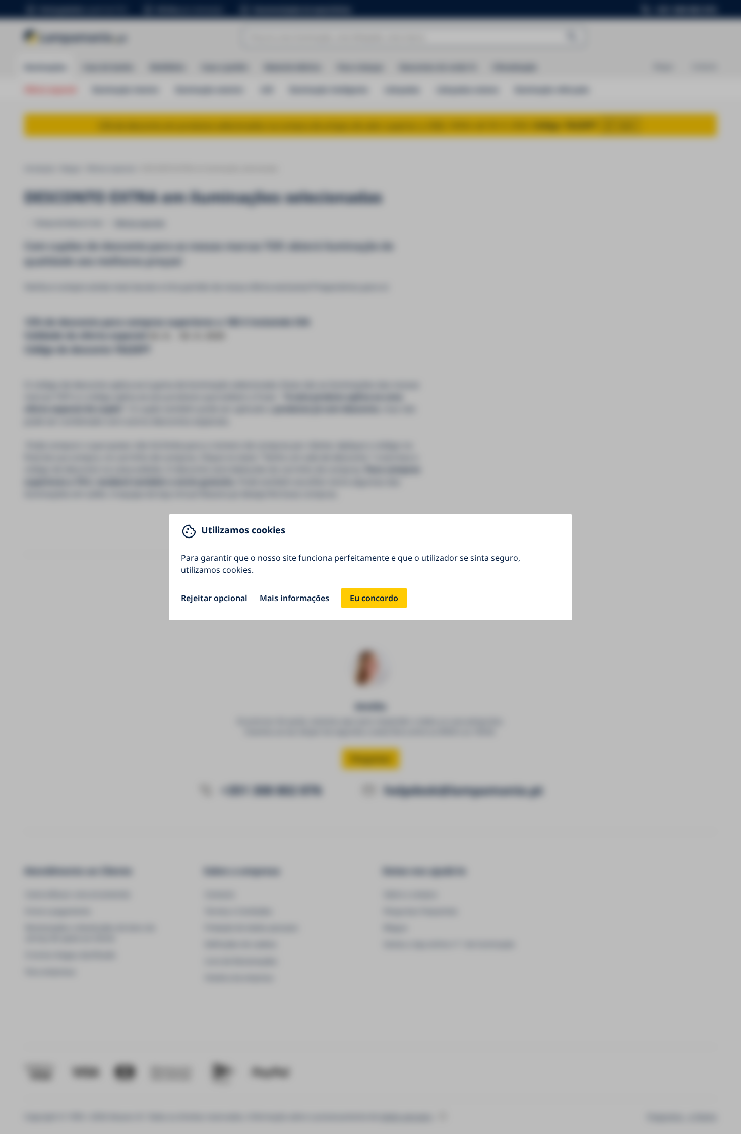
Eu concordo (374, 598)
